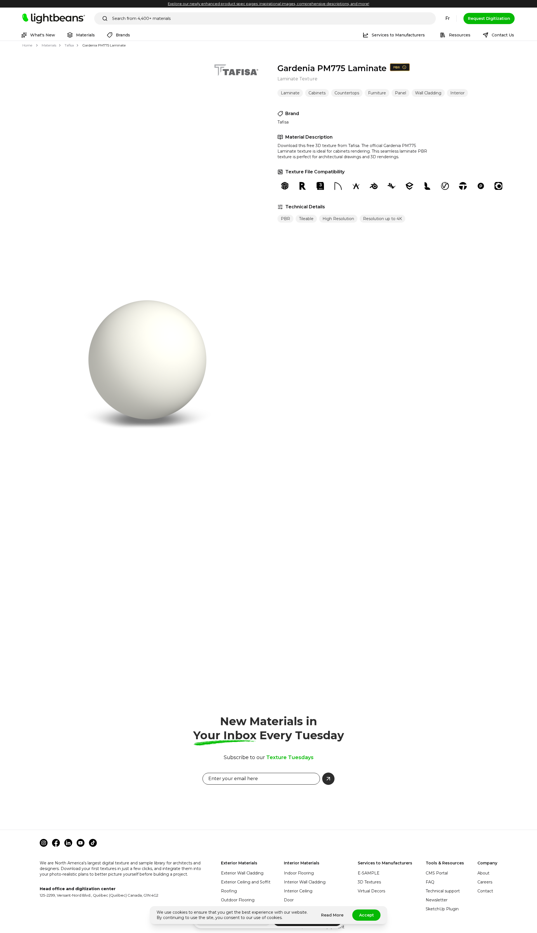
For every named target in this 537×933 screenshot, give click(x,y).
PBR (285, 218)
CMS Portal (437, 873)
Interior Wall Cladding (305, 882)
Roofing (229, 891)
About (483, 873)
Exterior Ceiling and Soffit (245, 882)
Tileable (306, 218)
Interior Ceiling (298, 891)
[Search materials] (105, 18)
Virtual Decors (371, 891)
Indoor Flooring (299, 873)
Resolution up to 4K (382, 218)
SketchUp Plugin (442, 908)
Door (289, 899)
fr (447, 18)
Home (27, 45)
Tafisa (69, 45)
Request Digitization (489, 18)
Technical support (443, 891)
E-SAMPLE (369, 873)
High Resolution (338, 218)
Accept (366, 915)
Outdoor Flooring (238, 899)
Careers (484, 882)
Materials (49, 45)
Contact (485, 891)
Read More (332, 915)
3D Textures (369, 882)
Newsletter (436, 899)
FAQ (430, 882)
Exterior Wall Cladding (242, 873)
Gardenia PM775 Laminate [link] (104, 45)
